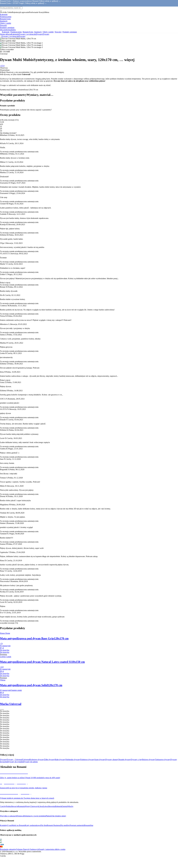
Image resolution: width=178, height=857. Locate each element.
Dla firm (43, 825)
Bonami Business (53, 825)
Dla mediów (65, 825)
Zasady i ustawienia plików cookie (52, 849)
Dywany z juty (136, 759)
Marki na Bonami (18, 825)
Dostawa (20, 816)
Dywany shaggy (111, 759)
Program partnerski (77, 825)
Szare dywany (99, 759)
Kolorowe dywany (37, 759)
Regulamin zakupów (8, 849)
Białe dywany (60, 759)
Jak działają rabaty (59, 816)
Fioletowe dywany (87, 759)
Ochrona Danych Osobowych (27, 849)
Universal (26, 759)
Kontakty (3, 825)
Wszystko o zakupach (8, 816)
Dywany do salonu (30, 762)
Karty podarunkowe (32, 825)
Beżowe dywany (148, 759)
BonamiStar (88, 825)
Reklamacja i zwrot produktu (34, 816)
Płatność (49, 816)
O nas (9, 825)
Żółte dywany (49, 759)
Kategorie (15, 34)
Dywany (46, 34)
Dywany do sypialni (15, 762)
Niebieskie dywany (72, 759)
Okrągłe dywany (124, 759)
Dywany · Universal (14, 759)
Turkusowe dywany (162, 759)
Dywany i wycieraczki (27, 34)
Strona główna (5, 34)
